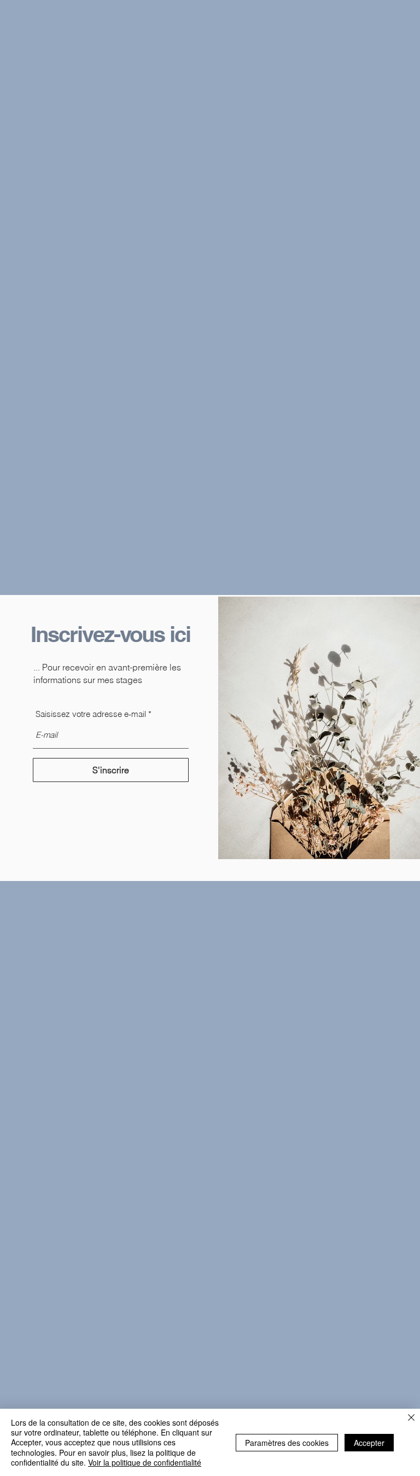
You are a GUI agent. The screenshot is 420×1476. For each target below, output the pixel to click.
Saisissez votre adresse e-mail (91, 714)
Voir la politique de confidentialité (144, 1462)
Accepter (369, 1442)
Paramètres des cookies (287, 1442)
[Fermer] (411, 1418)
